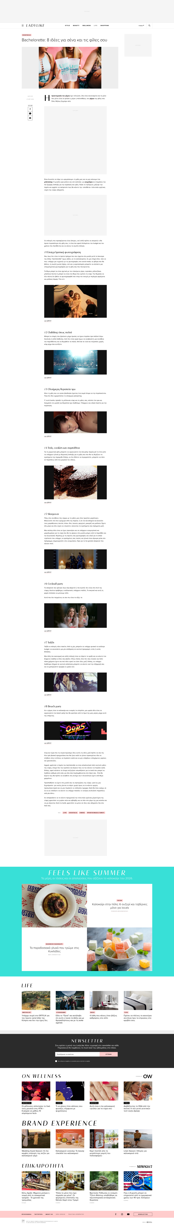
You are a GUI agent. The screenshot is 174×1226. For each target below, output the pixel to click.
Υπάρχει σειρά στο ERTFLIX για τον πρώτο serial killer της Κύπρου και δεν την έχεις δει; (35, 1018)
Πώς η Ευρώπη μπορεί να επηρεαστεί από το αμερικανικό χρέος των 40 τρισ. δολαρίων (138, 1195)
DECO (92, 1012)
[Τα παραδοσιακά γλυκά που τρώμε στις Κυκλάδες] (119, 949)
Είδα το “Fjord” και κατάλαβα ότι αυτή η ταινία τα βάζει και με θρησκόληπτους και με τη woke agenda (70, 1019)
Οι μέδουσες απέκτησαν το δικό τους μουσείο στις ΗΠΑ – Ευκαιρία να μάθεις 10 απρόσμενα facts (36, 1110)
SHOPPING (105, 25)
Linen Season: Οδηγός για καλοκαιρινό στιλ (135, 1152)
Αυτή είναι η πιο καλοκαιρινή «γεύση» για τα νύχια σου (102, 1107)
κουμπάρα (88, 182)
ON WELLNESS (41, 1076)
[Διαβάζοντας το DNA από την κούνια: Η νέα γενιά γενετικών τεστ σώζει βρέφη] (138, 1091)
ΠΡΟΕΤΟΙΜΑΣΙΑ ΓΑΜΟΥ (95, 813)
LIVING (59, 1103)
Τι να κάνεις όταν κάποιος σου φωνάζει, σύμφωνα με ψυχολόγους (69, 1108)
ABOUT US (49, 1214)
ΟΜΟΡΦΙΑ (94, 1103)
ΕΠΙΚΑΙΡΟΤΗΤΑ (43, 1166)
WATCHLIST (26, 1012)
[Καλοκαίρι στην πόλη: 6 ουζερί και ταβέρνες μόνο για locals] (54, 905)
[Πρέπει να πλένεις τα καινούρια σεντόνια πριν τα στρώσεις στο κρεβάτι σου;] (138, 1000)
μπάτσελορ (48, 182)
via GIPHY (47, 321)
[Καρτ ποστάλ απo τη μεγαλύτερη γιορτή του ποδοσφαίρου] (104, 1138)
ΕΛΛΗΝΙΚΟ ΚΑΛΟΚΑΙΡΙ (54, 944)
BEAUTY (76, 25)
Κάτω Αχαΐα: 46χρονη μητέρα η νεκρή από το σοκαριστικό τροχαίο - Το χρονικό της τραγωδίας (35, 1196)
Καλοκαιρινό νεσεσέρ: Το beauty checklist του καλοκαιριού (70, 1152)
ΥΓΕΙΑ (126, 1103)
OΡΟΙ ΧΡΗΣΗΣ (60, 1214)
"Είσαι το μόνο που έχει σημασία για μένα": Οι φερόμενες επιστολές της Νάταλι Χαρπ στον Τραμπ (67, 1196)
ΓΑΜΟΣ (82, 813)
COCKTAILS (26, 35)
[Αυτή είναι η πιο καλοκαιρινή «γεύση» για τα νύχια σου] (104, 1091)
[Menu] (23, 25)
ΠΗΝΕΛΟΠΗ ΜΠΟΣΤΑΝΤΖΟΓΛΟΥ (119, 911)
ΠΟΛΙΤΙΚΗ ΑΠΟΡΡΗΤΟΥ (76, 1214)
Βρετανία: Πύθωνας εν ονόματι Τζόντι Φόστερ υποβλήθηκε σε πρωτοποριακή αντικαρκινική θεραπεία (103, 1196)
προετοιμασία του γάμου (60, 96)
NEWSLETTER (143, 1214)
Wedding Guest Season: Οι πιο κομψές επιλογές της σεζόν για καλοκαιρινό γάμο (35, 1153)
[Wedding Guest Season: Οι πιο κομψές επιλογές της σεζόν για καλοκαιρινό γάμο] (36, 1138)
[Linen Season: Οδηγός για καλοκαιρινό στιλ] (138, 1138)
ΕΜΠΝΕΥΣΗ (26, 1103)
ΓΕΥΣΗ (119, 900)
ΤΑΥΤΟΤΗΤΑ (38, 1214)
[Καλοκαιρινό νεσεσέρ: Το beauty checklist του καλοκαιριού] (70, 1138)
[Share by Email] (30, 118)
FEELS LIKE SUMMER (87, 873)
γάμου (92, 98)
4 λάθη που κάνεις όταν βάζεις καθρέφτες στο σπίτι (103, 1016)
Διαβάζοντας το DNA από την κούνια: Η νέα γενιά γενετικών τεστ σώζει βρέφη (137, 1108)
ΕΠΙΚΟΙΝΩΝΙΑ (26, 1214)
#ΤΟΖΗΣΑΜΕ (61, 1012)
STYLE (67, 25)
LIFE (95, 25)
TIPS (126, 1012)
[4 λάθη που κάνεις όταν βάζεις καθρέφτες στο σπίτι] (104, 1000)
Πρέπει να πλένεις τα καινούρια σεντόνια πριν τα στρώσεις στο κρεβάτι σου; (138, 1018)
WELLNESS (87, 25)
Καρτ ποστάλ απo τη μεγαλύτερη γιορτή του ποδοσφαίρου (100, 1153)
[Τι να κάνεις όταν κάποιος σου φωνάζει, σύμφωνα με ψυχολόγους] (70, 1091)
